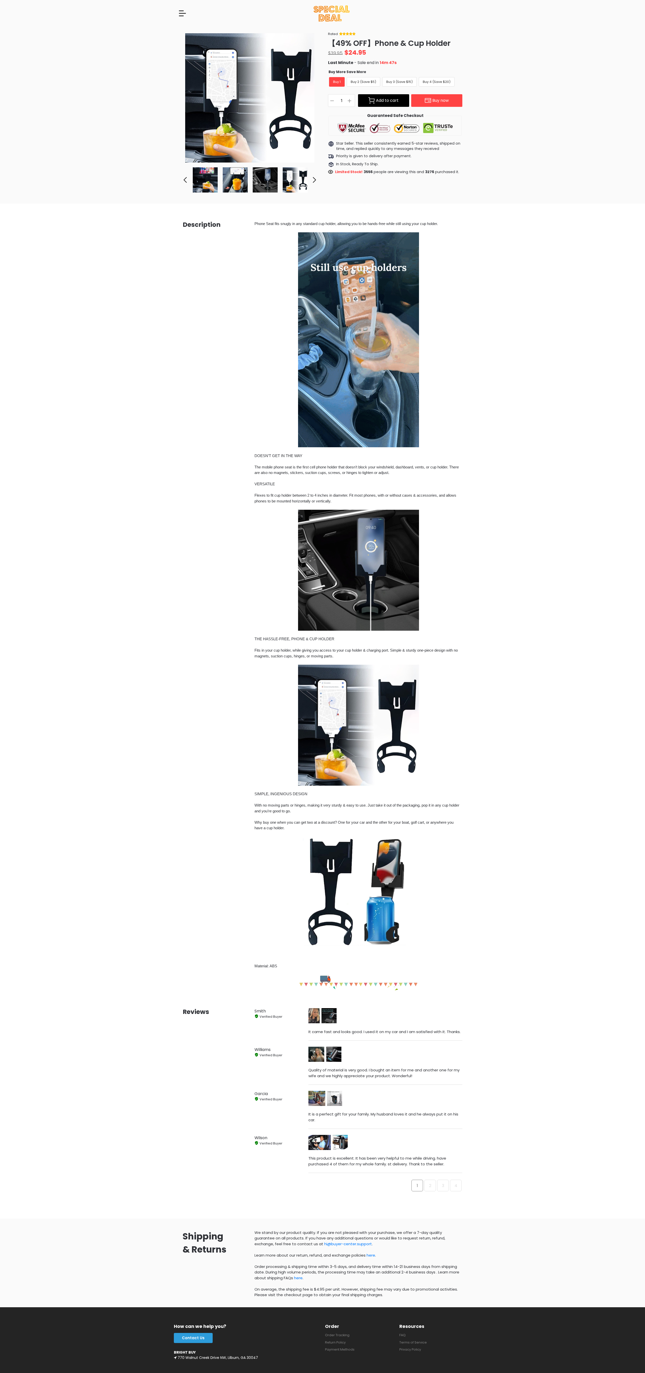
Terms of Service (413, 1342)
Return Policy (335, 1342)
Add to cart (387, 100)
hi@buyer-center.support (348, 1244)
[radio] (337, 82)
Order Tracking (337, 1335)
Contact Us (193, 1337)
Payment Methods (339, 1349)
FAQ (402, 1335)
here (371, 1255)
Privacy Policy (410, 1349)
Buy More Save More (347, 72)
